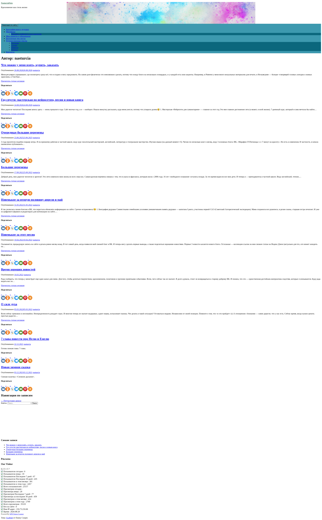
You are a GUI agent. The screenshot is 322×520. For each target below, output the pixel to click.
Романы (14, 50)
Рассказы (15, 43)
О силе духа (9, 304)
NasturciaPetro (7, 3)
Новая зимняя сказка (15, 367)
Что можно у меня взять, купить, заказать (30, 65)
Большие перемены (14, 167)
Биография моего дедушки (17, 29)
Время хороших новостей (18, 269)
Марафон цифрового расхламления (26, 34)
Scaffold (9, 518)
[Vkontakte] (3, 91)
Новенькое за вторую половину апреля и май (32, 199)
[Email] (21, 91)
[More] (30, 91)
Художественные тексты (16, 41)
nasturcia (36, 70)
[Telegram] (16, 91)
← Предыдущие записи (11, 401)
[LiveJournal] (12, 91)
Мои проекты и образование (18, 36)
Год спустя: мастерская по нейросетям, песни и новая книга (42, 99)
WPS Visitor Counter (17, 514)
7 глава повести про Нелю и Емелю (25, 338)
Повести (14, 47)
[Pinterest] (25, 91)
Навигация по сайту (9, 25)
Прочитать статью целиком (12, 81)
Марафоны (10, 32)
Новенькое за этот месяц (18, 234)
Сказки (14, 45)
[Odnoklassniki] (7, 91)
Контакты (10, 52)
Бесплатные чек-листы (16, 38)
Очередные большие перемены (22, 132)
